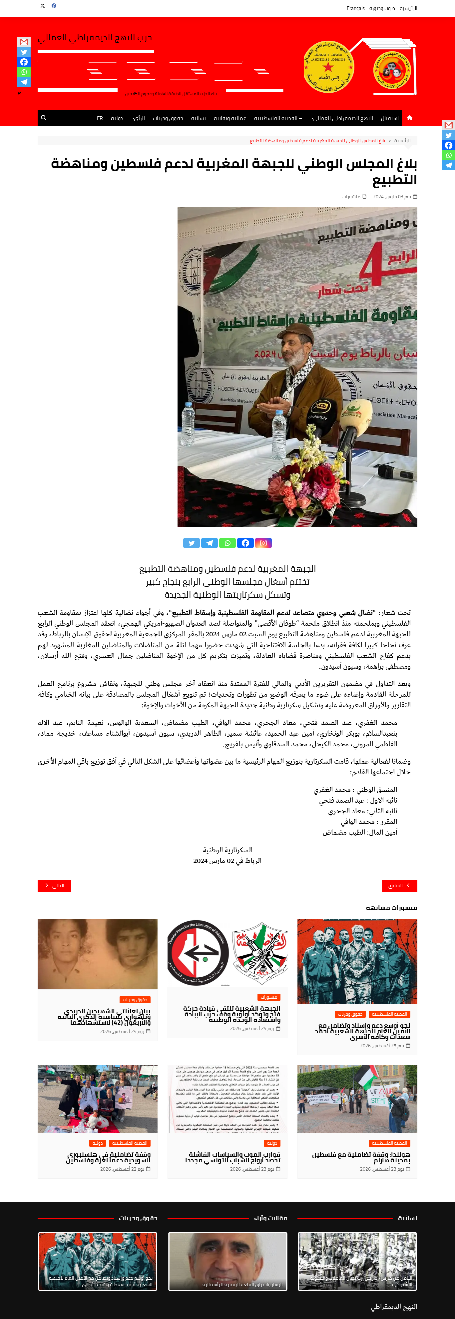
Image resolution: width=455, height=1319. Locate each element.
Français (356, 8)
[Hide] (19, 93)
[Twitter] (24, 52)
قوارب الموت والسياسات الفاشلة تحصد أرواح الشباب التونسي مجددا (232, 1157)
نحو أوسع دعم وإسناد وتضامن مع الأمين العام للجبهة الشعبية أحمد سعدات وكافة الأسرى (362, 1031)
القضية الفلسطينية (389, 1014)
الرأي (139, 118)
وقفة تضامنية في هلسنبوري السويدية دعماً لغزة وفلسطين (108, 1157)
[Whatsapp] (24, 72)
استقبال (390, 118)
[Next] (403, 1261)
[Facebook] (24, 62)
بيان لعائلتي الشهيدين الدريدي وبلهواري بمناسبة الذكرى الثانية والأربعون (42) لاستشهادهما (104, 1016)
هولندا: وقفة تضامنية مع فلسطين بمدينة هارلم (361, 1157)
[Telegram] (24, 82)
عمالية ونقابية (230, 118)
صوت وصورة (382, 8)
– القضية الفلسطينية (278, 118)
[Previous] (181, 1261)
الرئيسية (408, 8)
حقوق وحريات (168, 118)
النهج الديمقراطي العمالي (343, 118)
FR (100, 118)
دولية (117, 118)
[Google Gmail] (24, 42)
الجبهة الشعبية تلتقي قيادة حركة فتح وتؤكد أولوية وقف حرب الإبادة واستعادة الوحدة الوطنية (231, 1014)
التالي (58, 885)
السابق (395, 885)
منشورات (351, 197)
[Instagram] (263, 543)
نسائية (198, 118)
